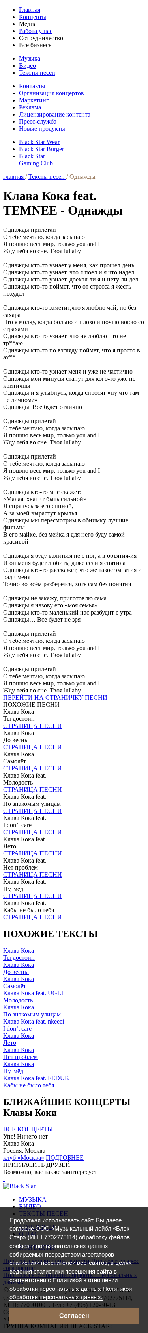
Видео (27, 65)
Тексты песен (37, 72)
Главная (29, 9)
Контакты (32, 86)
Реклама (30, 107)
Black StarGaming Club (36, 160)
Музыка (29, 58)
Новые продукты (42, 128)
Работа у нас (35, 31)
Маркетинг (34, 100)
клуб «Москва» (23, 1157)
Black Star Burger (41, 149)
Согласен (74, 1316)
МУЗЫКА (33, 1199)
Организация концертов (51, 93)
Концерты (32, 16)
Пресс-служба (37, 121)
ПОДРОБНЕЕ (65, 1157)
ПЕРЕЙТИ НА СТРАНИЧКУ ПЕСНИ (55, 697)
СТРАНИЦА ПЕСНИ (32, 725)
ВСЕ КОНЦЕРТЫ (28, 1129)
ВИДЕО (30, 1206)
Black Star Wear (39, 142)
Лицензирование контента (54, 114)
